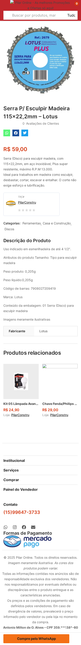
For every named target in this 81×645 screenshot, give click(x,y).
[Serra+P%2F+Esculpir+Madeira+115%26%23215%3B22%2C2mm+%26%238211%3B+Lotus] (24, 133)
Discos (9, 229)
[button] (73, 5)
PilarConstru (27, 202)
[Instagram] (15, 527)
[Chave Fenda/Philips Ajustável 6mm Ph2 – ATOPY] (60, 381)
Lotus (43, 331)
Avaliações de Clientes (40, 123)
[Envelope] (33, 527)
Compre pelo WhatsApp (36, 638)
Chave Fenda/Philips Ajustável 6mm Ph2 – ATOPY (60, 404)
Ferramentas (31, 223)
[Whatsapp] (5, 527)
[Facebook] (24, 527)
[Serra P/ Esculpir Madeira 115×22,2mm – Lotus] (6, 133)
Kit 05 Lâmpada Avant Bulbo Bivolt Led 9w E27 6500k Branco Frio (21, 404)
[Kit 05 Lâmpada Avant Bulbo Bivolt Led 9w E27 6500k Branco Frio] (21, 381)
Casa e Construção (57, 223)
